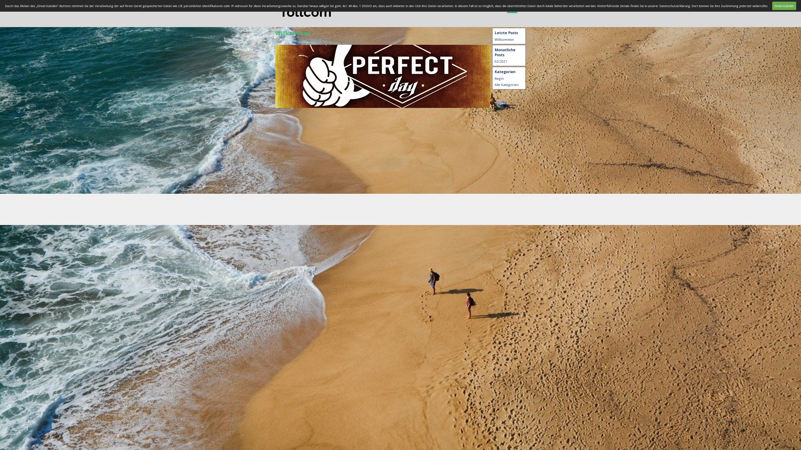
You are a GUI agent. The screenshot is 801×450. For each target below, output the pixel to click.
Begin (499, 78)
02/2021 (501, 61)
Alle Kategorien (507, 84)
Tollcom (306, 12)
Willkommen (504, 39)
